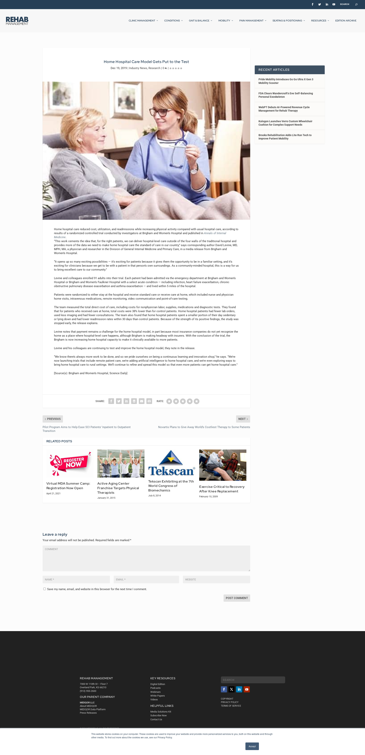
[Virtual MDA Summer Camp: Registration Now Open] (70, 464)
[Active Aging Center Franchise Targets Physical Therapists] (120, 464)
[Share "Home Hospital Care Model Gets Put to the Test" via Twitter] (119, 401)
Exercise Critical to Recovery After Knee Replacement (222, 489)
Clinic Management (142, 20)
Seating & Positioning (287, 20)
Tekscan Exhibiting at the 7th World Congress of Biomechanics (171, 485)
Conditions (172, 20)
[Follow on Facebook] (224, 689)
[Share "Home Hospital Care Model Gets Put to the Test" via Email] (141, 401)
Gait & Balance (199, 20)
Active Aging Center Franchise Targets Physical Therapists (118, 487)
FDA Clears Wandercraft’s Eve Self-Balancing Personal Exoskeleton (286, 95)
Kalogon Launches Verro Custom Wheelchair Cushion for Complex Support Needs (285, 123)
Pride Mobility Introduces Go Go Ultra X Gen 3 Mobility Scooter (286, 81)
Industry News (138, 68)
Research (154, 68)
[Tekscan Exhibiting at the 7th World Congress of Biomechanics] (171, 463)
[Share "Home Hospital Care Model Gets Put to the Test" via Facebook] (111, 401)
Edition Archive (345, 20)
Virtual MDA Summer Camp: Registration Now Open (68, 485)
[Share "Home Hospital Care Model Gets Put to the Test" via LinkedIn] (126, 401)
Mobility (224, 20)
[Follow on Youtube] (247, 689)
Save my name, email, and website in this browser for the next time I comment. (97, 589)
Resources (318, 20)
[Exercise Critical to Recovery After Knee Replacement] (222, 465)
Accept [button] (252, 746)
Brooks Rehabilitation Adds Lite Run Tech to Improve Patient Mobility (285, 137)
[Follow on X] (232, 689)
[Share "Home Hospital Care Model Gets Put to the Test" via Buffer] (134, 401)
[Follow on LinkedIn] (239, 689)
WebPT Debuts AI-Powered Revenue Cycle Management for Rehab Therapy (284, 109)
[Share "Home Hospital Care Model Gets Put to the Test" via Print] (149, 401)
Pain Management (251, 20)
